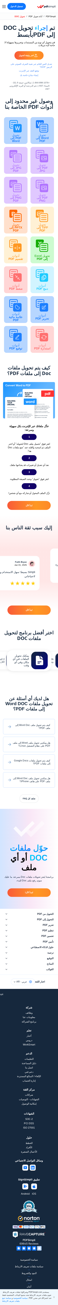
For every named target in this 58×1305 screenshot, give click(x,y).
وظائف (29, 1013)
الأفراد (29, 1147)
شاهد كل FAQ (29, 798)
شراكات (29, 1095)
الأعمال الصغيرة (29, 1151)
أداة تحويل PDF (35, 16)
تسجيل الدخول (16, 6)
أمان (29, 1286)
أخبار (29, 1036)
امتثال (29, 1280)
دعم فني (29, 1072)
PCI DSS (29, 1123)
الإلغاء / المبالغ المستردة (29, 1076)
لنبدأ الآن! (29, 892)
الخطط (29, 1143)
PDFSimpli (51, 16)
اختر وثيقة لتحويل (26, 55)
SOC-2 (29, 1119)
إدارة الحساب (29, 1080)
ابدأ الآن (29, 505)
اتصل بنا (29, 1067)
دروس (29, 1040)
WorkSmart (29, 1044)
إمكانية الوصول (29, 1103)
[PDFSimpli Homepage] (46, 6)
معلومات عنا (29, 1017)
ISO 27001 (29, 1127)
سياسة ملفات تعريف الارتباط (29, 1266)
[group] (29, 660)
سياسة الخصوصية (29, 1259)
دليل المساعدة (29, 1063)
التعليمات (29, 1059)
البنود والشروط (29, 1273)
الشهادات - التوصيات (29, 1099)
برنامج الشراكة (29, 1021)
